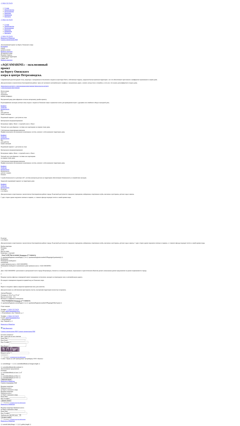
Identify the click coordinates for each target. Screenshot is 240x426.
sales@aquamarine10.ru (12, 311)
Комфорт (3, 106)
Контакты (7, 16)
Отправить (5, 355)
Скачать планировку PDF (9, 383)
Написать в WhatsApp (8, 38)
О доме (6, 8)
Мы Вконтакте (7, 328)
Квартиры (7, 13)
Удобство (4, 107)
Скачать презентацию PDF (9, 40)
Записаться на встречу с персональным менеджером (17, 86)
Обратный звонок (6, 379)
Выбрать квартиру (7, 51)
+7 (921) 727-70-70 (6, 3)
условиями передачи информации (18, 357)
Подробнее (4, 46)
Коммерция (8, 15)
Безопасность (5, 109)
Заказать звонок (6, 400)
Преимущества (9, 10)
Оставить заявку (6, 417)
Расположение (9, 11)
